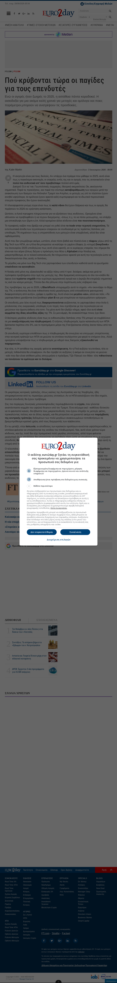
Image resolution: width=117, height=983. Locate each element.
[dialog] (59, 492)
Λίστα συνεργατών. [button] (58, 508)
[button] (58, 486)
